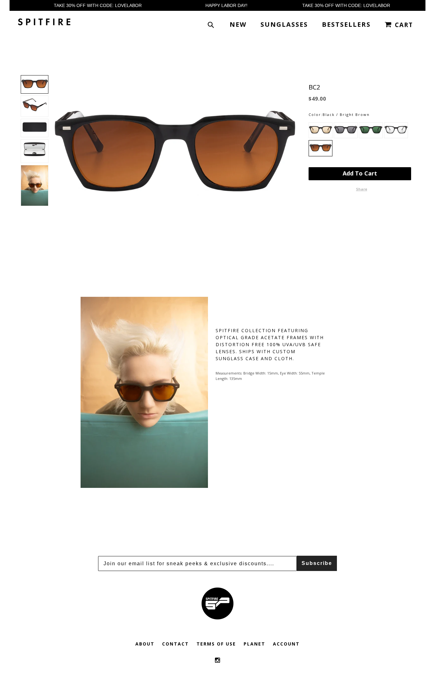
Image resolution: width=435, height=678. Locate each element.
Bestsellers (346, 24)
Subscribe (317, 563)
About (144, 644)
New (238, 24)
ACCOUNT (286, 644)
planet (254, 644)
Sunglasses (284, 24)
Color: (316, 114)
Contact (175, 644)
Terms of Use (216, 644)
